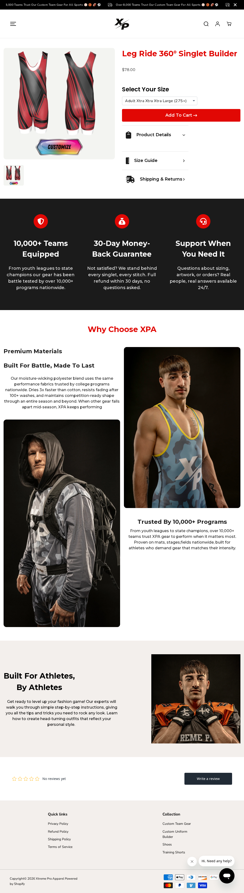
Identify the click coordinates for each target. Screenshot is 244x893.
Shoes (167, 844)
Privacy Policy (58, 823)
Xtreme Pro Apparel (50, 879)
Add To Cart (178, 115)
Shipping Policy (59, 839)
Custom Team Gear (177, 823)
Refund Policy (58, 831)
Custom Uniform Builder (175, 834)
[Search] (206, 24)
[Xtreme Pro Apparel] (122, 23)
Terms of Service (60, 847)
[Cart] (229, 24)
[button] (13, 23)
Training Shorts (174, 852)
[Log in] (217, 24)
